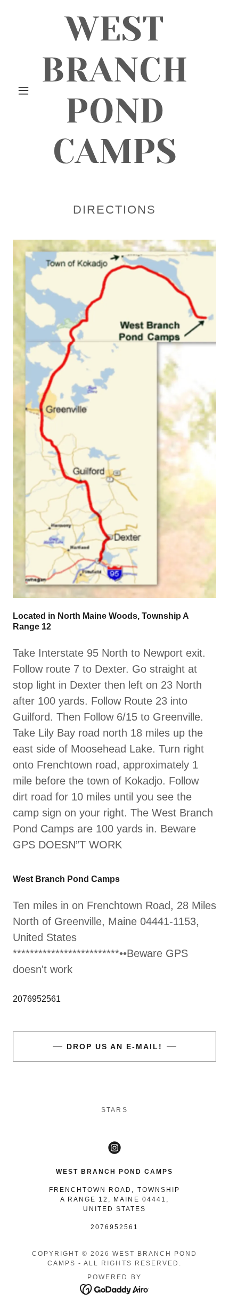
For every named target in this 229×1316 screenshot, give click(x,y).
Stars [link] (114, 1110)
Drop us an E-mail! (114, 1046)
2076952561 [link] (37, 998)
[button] (23, 90)
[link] (115, 90)
